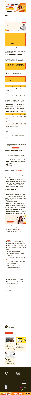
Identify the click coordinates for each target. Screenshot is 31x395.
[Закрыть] (30, 393)
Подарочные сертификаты (19, 374)
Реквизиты (6, 381)
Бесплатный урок (18, 373)
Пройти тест (6, 372)
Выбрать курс (15, 147)
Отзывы (6, 374)
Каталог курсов (18, 372)
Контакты (6, 375)
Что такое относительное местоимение (13, 36)
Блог (5, 376)
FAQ (5, 373)
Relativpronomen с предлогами (14, 40)
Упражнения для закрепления (12, 43)
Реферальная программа (19, 375)
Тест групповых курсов (19, 376)
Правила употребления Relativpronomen (14, 39)
